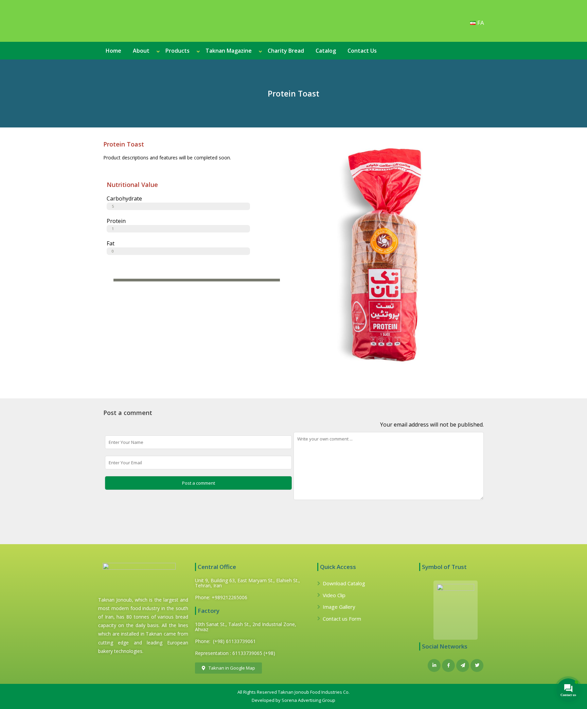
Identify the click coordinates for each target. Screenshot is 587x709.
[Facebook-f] (448, 665)
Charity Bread (286, 50)
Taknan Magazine (229, 50)
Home (113, 50)
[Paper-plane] (462, 665)
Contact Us (362, 50)
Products (177, 50)
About (141, 50)
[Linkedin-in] (434, 665)
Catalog (326, 50)
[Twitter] (476, 665)
